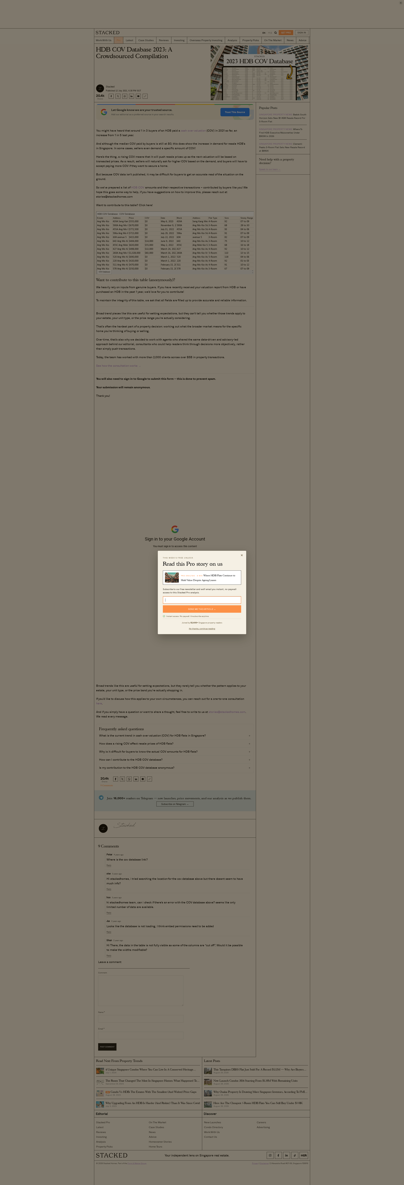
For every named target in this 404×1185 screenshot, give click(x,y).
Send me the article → (202, 609)
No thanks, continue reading (202, 628)
